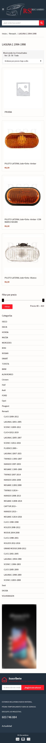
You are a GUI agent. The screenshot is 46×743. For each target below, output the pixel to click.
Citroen (5, 379)
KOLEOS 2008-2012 (12, 527)
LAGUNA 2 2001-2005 (12, 422)
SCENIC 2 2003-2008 (12, 580)
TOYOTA (5, 363)
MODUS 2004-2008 (11, 532)
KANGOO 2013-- (11, 511)
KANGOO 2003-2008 (12, 480)
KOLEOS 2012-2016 (12, 543)
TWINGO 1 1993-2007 (13, 458)
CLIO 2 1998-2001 (11, 538)
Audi (3, 390)
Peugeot (5, 406)
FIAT (4, 385)
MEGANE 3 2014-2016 (13, 516)
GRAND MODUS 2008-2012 (15, 548)
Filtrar (7, 307)
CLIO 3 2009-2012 (11, 416)
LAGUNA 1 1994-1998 (12, 559)
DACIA (4, 327)
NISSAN (5, 353)
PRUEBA (8, 112)
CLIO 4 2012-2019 (11, 432)
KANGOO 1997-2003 (12, 464)
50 (12, 55)
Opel (4, 400)
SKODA (5, 590)
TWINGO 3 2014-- (11, 490)
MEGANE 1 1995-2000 (13, 469)
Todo (16, 55)
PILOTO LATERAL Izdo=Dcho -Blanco (20, 277)
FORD (4, 395)
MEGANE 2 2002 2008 (12, 485)
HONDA (5, 332)
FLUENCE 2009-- (11, 448)
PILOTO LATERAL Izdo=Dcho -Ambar (20, 163)
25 (9, 55)
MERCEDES (7, 342)
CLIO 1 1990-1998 (11, 522)
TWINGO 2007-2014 (12, 474)
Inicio (4, 33)
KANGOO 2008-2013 (12, 495)
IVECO (4, 321)
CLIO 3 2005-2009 (11, 569)
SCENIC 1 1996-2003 (12, 564)
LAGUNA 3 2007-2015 (12, 453)
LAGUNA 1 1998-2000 (12, 574)
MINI (4, 348)
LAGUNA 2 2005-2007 (12, 437)
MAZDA (5, 337)
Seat (4, 585)
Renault (12, 33)
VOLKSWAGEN (8, 596)
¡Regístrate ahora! (33, 687)
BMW (4, 369)
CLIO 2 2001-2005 (11, 553)
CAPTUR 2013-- (10, 506)
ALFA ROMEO (7, 374)
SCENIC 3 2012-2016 (12, 443)
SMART (5, 358)
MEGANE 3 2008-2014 (13, 501)
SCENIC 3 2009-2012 (12, 427)
